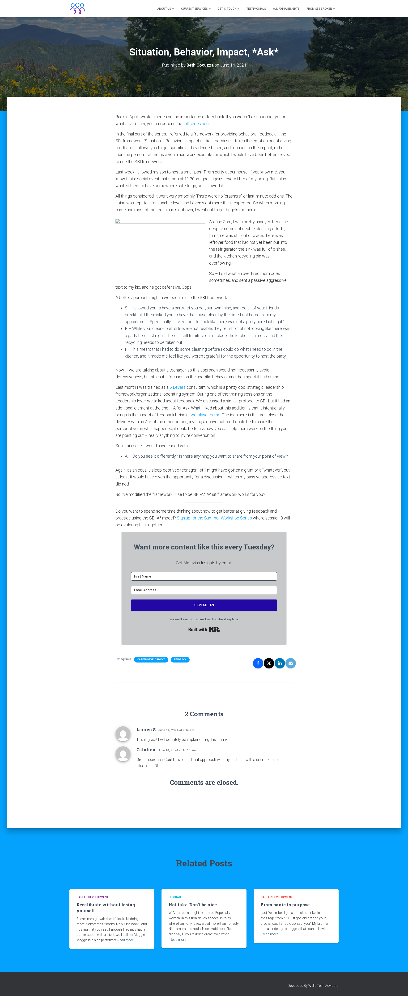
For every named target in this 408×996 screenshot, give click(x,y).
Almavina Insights (286, 8)
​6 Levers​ (178, 387)
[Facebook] (258, 663)
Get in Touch (227, 8)
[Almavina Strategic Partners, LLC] (77, 8)
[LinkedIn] (280, 663)
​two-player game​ (204, 414)
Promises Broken (319, 8)
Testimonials (256, 8)
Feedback (180, 659)
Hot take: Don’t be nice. (193, 904)
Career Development (151, 659)
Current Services (194, 8)
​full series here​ (196, 123)
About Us (164, 8)
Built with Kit (204, 629)
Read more (125, 940)
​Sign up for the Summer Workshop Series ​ (215, 517)
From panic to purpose (285, 904)
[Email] (290, 663)
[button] (173, 8)
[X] (269, 663)
